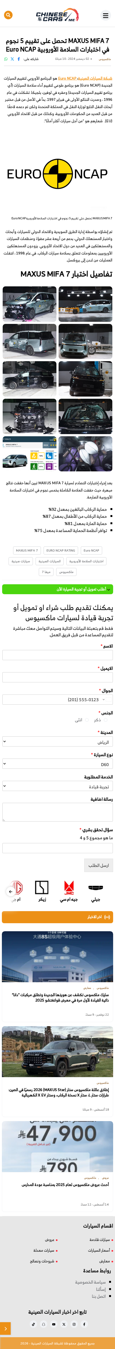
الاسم (107, 646)
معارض (104, 1261)
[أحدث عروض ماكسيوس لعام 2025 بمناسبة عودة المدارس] (57, 1146)
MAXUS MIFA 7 (27, 550)
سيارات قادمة (100, 1239)
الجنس (105, 713)
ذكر (97, 719)
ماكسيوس (66, 572)
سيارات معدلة (43, 1250)
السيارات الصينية (50, 561)
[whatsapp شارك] (6, 59)
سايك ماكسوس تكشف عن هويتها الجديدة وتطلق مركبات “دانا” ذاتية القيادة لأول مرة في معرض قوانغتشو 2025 (60, 997)
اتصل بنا (99, 1296)
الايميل (105, 668)
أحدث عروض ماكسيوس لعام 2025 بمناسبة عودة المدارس (65, 1184)
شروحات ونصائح (42, 1261)
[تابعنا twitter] (64, 1324)
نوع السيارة (102, 754)
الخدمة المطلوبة (98, 777)
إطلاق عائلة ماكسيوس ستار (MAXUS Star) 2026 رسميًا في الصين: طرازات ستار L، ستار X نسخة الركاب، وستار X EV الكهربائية (59, 1092)
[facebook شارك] (19, 59)
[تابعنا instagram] (74, 1324)
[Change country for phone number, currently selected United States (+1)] (107, 699)
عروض (49, 1239)
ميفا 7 (46, 572)
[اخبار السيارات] (57, 15)
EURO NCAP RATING (61, 550)
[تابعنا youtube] (53, 1324)
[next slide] (11, 891)
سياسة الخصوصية (90, 1282)
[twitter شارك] (12, 59)
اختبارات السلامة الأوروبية (86, 561)
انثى (78, 719)
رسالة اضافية (102, 799)
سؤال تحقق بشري (96, 830)
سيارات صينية (20, 561)
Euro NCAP (91, 550)
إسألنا (101, 1289)
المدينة (105, 732)
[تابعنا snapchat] (43, 1324)
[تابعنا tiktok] (33, 1324)
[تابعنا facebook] (84, 1324)
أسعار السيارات (99, 1250)
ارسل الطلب (99, 865)
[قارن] (5, 1328)
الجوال (106, 690)
